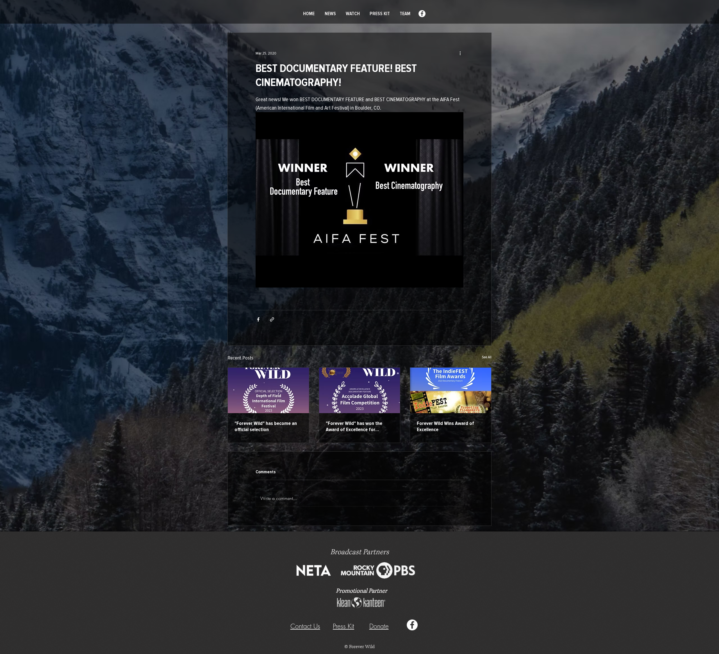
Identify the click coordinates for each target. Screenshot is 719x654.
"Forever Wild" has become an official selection (266, 426)
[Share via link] (272, 319)
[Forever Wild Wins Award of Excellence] (450, 390)
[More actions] (460, 53)
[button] (379, 626)
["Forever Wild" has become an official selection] (268, 390)
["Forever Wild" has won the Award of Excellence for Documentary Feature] (359, 390)
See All (487, 357)
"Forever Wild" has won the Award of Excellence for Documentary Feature (354, 426)
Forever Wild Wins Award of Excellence (445, 426)
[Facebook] (422, 13)
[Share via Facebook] (258, 319)
